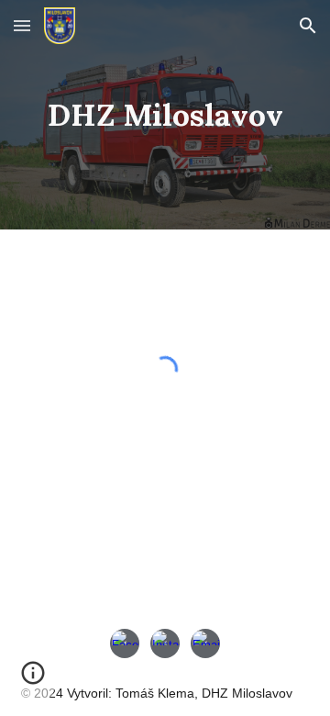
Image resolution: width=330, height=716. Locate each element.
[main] (164, 114)
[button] (22, 25)
